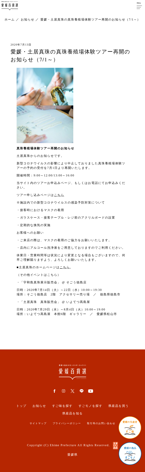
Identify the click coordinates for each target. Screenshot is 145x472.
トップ (21, 405)
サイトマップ (38, 423)
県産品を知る (72, 413)
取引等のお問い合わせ (101, 423)
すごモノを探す (90, 405)
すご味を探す (62, 405)
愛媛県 (72, 454)
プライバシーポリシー (67, 423)
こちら (59, 195)
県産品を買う (118, 405)
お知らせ (39, 405)
